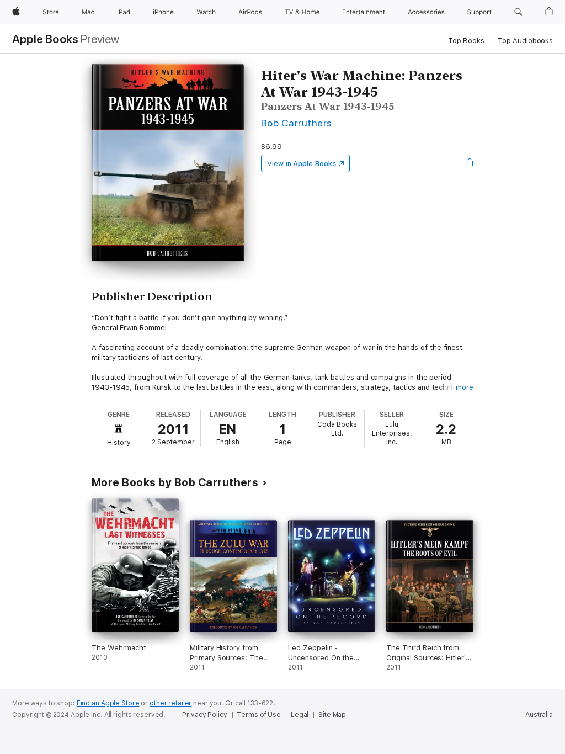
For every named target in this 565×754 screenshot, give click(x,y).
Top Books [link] (466, 40)
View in (301, 164)
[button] (518, 12)
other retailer (170, 703)
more (464, 387)
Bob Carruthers (296, 123)
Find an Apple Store (108, 703)
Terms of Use (259, 715)
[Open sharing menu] (470, 163)
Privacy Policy (204, 715)
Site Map (332, 715)
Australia (539, 715)
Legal (299, 715)
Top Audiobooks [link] (525, 40)
